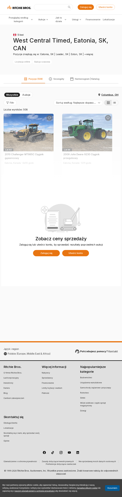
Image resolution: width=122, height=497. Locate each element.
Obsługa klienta (10, 423)
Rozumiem (112, 488)
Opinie (6, 441)
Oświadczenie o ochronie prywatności (20, 461)
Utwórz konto (105, 7)
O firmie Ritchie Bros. (13, 373)
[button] (10, 102)
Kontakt (113, 351)
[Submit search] (69, 7)
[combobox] (78, 102)
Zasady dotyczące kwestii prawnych (58, 461)
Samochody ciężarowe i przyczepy (95, 388)
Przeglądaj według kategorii (18, 19)
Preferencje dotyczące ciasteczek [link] (61, 464)
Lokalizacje (109, 19)
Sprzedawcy (47, 378)
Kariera (7, 388)
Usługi (75, 19)
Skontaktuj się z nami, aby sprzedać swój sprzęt (21, 434)
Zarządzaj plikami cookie (87, 488)
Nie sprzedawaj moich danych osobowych (97, 461)
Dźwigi (83, 411)
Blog (6, 393)
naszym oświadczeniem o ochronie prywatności (35, 491)
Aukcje (41, 19)
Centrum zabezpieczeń (14, 398)
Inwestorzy (8, 383)
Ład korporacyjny (11, 378)
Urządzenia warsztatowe (91, 382)
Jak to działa (58, 19)
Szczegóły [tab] (58, 79)
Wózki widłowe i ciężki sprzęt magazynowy (93, 404)
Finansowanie (93, 19)
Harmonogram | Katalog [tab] (87, 79)
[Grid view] (107, 102)
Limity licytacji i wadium (52, 388)
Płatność (45, 393)
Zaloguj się (86, 7)
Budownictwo (86, 377)
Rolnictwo (84, 393)
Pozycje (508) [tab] (36, 79)
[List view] (114, 102)
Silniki (82, 398)
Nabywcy (46, 373)
